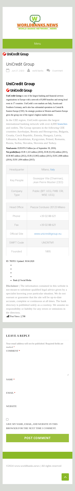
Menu (37, 43)
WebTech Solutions (36, 469)
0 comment (57, 71)
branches (62, 124)
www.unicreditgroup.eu (47, 233)
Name (10, 379)
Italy (52, 169)
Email (10, 393)
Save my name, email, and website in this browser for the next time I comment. (32, 426)
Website (11, 406)
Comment (13, 351)
